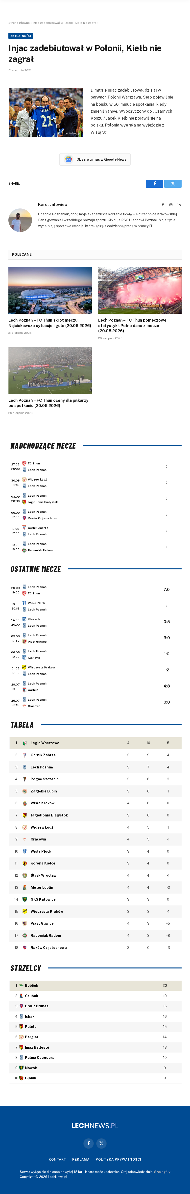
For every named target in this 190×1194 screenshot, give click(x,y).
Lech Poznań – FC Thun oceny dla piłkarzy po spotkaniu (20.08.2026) (48, 403)
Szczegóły (162, 1172)
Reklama (80, 1159)
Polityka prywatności (118, 1159)
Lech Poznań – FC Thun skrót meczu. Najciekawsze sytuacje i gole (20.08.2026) (49, 323)
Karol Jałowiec (52, 204)
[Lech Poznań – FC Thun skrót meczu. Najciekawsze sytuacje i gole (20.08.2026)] (50, 290)
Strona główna (19, 23)
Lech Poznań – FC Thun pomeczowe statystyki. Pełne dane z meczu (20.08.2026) (132, 325)
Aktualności (20, 35)
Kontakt (57, 1159)
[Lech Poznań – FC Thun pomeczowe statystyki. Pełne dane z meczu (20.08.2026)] (140, 290)
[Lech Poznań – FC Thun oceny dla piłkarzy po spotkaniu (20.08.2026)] (50, 370)
